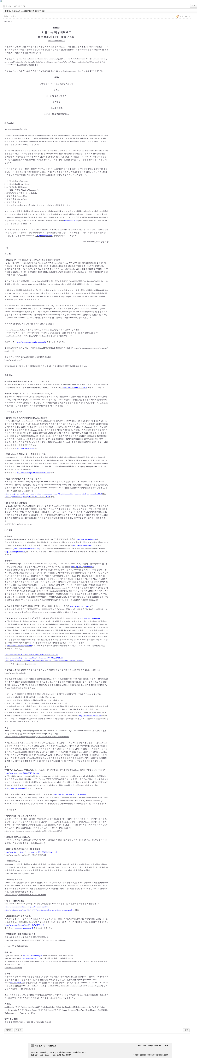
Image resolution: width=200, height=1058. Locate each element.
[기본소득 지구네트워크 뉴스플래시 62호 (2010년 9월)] (8, 1030)
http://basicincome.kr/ (23, 524)
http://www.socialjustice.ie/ (15, 673)
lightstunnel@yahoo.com (26, 664)
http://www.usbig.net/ (13, 360)
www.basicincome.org (56, 40)
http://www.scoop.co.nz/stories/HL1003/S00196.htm (25, 895)
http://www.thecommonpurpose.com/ (19, 873)
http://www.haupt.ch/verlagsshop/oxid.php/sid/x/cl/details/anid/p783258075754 (37, 737)
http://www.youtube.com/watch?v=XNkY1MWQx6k (25, 855)
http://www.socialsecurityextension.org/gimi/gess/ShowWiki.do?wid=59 (33, 831)
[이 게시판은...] (18, 1030)
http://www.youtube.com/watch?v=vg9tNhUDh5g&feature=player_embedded (35, 940)
